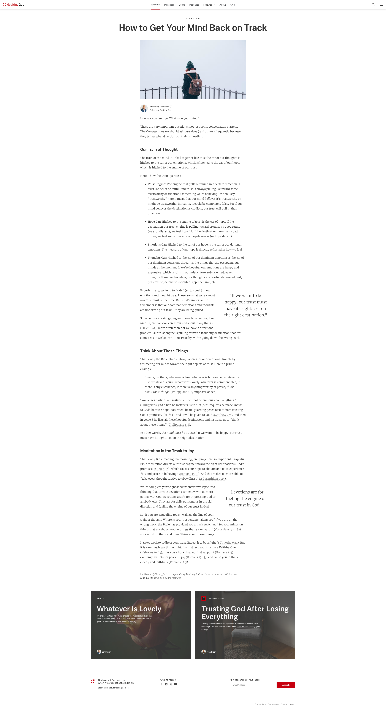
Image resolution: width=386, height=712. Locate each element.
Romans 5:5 (224, 552)
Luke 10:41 (148, 328)
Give (232, 4)
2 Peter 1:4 (161, 469)
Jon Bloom (145, 574)
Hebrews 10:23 (151, 552)
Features (207, 4)
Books (182, 4)
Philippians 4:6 (151, 405)
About (223, 4)
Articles (155, 4)
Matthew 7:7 (222, 415)
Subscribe (286, 685)
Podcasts (194, 4)
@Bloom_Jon (159, 574)
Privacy (284, 704)
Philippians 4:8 (182, 392)
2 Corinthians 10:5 (212, 478)
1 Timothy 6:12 (228, 542)
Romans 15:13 (189, 474)
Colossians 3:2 (224, 529)
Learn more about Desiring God (112, 688)
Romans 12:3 (178, 562)
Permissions (273, 704)
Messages (169, 4)
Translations (260, 704)
